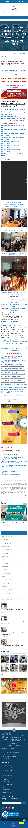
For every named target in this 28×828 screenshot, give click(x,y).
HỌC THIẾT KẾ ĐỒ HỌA (7, 539)
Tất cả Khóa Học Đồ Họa (7, 792)
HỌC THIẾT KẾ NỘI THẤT (7, 536)
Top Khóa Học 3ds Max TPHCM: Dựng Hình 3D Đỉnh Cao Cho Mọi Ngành (14, 646)
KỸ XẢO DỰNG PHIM (6, 593)
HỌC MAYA (4, 586)
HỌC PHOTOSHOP (6, 546)
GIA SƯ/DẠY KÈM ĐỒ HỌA (7, 589)
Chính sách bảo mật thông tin (8, 773)
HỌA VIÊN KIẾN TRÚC (6, 543)
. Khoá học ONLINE (7, 153)
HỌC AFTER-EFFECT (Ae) (7, 579)
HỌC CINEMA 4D (5, 583)
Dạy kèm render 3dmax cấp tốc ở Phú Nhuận (12, 482)
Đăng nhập (20, 1)
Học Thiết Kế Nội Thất (7, 784)
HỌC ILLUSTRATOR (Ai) (7, 549)
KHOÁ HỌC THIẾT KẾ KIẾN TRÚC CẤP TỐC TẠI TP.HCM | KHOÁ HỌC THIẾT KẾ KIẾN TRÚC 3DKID (13, 610)
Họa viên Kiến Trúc (6, 787)
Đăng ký (7, 1)
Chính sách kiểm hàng (7, 775)
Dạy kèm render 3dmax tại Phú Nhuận (13, 484)
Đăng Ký (22, 822)
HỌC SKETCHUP (5, 556)
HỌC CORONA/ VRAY (6, 563)
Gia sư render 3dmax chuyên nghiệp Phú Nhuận (15, 488)
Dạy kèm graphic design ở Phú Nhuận (10, 480)
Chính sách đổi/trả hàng (7, 770)
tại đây (8, 159)
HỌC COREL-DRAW (6, 573)
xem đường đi (22, 333)
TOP (14, 730)
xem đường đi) (19, 329)
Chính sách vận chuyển (7, 767)
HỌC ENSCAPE (5, 576)
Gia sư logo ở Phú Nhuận (8, 487)
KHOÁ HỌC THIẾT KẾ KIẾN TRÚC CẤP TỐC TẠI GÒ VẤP (12, 622)
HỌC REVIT (4, 569)
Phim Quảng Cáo (6, 789)
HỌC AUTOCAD (5, 553)
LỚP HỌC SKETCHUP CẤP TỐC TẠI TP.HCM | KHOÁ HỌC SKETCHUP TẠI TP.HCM (13, 633)
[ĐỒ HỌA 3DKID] (14, 7)
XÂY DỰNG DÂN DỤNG (6, 596)
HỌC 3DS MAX (5, 559)
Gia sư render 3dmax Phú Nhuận (10, 492)
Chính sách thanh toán (7, 765)
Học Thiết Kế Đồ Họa (6, 781)
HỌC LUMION (5, 566)
